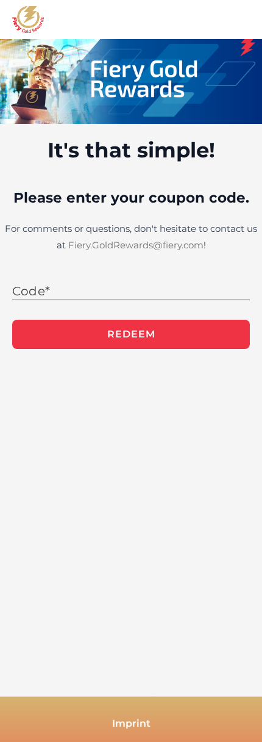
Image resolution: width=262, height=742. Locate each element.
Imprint (131, 723)
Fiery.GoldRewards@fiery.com (136, 245)
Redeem (131, 334)
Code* (31, 291)
